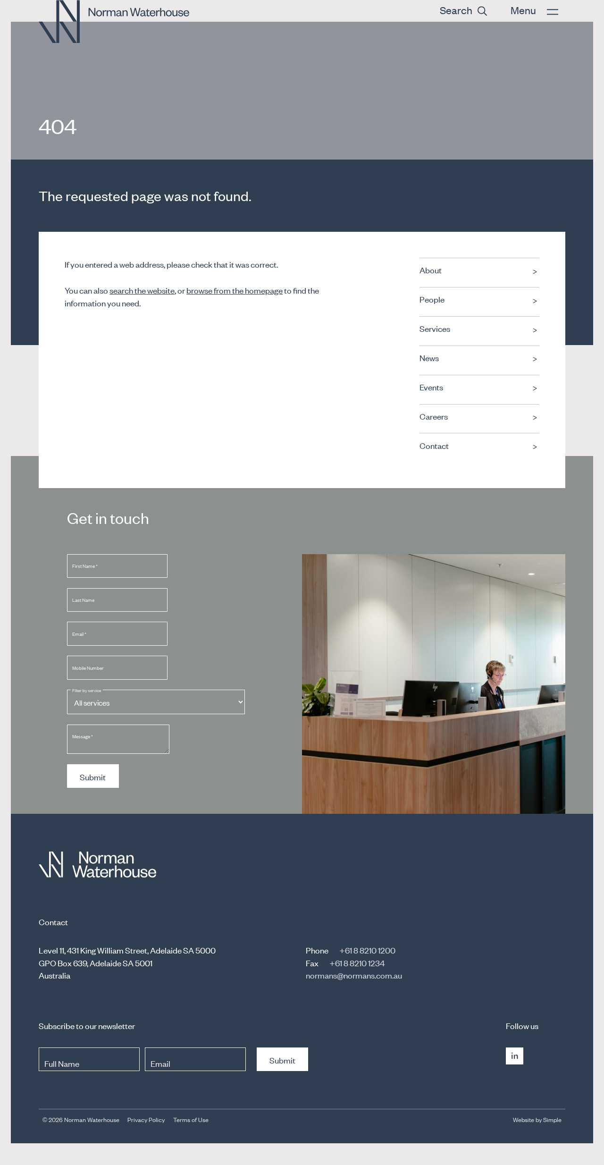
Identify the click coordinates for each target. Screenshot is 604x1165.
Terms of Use (191, 1119)
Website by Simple (537, 1119)
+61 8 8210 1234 (357, 962)
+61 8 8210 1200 (367, 949)
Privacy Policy (146, 1119)
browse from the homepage (234, 289)
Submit (93, 776)
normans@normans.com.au (354, 974)
